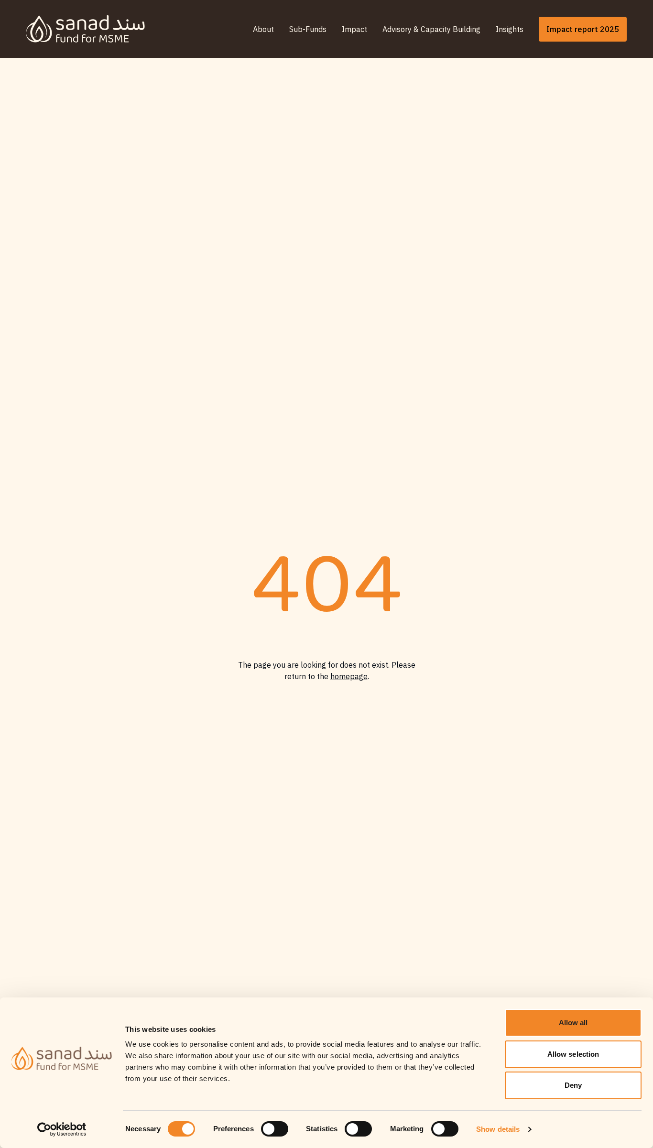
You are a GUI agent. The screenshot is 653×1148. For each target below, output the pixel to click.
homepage (349, 676)
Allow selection (573, 1054)
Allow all (573, 1022)
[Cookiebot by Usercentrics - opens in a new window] (62, 1129)
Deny (573, 1085)
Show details (498, 1129)
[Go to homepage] (85, 29)
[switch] (274, 1129)
